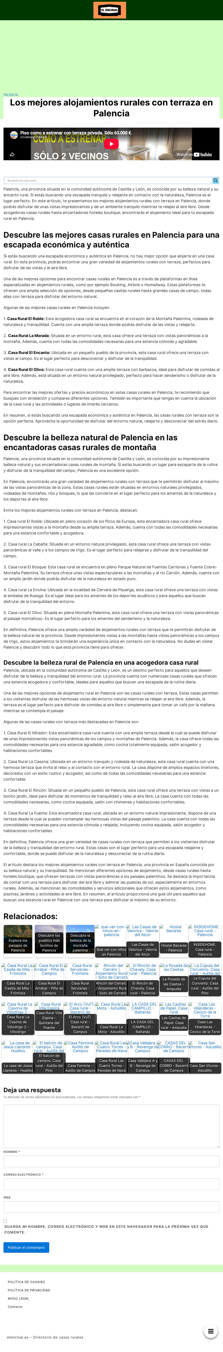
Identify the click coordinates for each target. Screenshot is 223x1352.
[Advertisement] (111, 52)
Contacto (15, 1307)
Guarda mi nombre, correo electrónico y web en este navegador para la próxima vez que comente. (106, 1229)
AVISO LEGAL (18, 1298)
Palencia (10, 95)
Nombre (11, 1151)
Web (7, 1197)
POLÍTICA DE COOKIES (26, 1282)
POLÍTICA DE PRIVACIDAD (29, 1290)
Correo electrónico (23, 1174)
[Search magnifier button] (216, 180)
